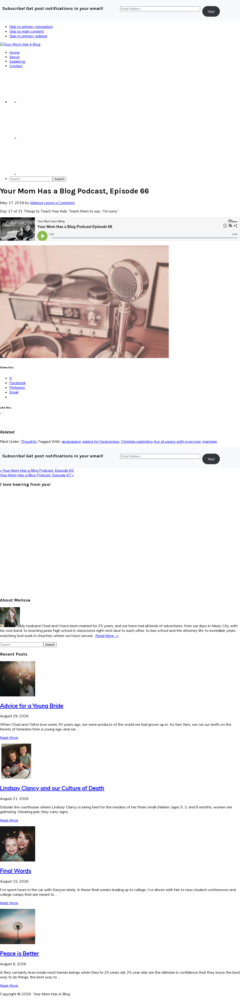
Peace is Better (19, 953)
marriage (209, 441)
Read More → (107, 635)
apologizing (71, 441)
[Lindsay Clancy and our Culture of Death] (17, 777)
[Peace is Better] (17, 942)
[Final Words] (17, 860)
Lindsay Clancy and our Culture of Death (52, 788)
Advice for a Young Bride (31, 705)
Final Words (15, 870)
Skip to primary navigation (31, 26)
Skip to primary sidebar (28, 36)
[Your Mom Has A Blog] (20, 44)
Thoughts (29, 441)
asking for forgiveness (100, 441)
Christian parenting (137, 441)
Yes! (211, 11)
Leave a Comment (59, 202)
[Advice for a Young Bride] (17, 695)
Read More (9, 737)
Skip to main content (26, 31)
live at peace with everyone (177, 441)
